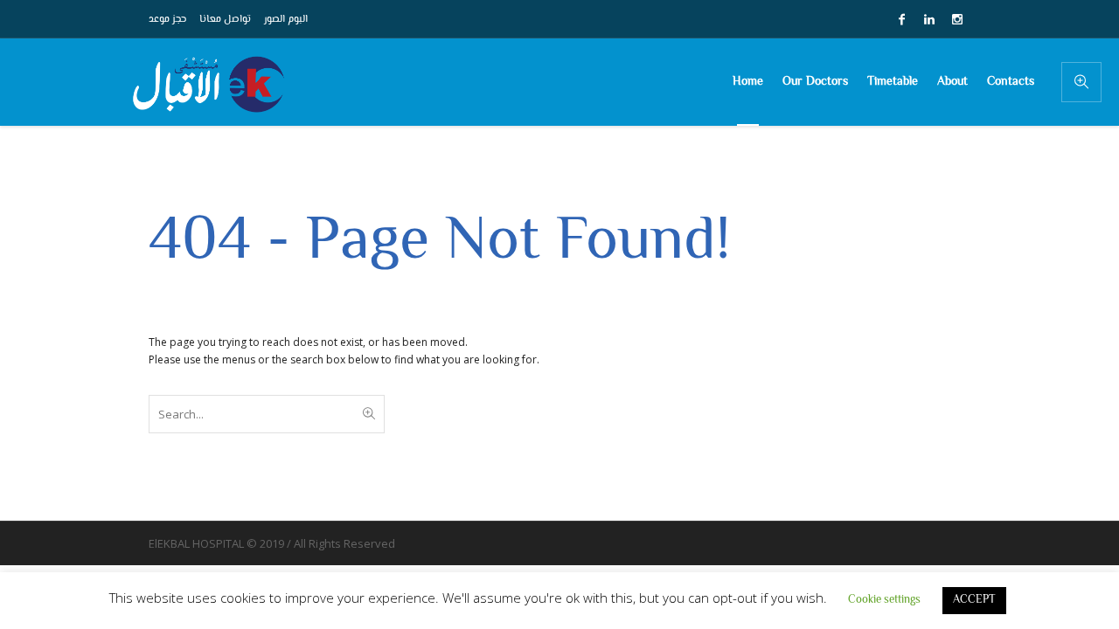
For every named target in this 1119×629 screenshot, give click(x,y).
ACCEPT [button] (974, 600)
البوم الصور (286, 19)
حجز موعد (167, 19)
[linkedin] (929, 19)
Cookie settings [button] (884, 600)
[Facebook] (901, 19)
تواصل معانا (225, 19)
